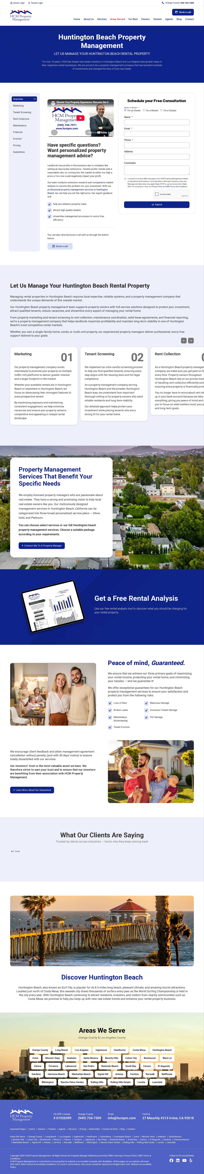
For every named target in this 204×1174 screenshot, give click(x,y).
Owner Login (19, 3)
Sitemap (118, 1155)
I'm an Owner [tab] (134, 110)
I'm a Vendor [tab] (169, 110)
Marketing (18, 105)
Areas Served (117, 19)
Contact (189, 19)
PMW (110, 1155)
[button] (171, 1160)
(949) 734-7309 (89, 1118)
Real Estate (94, 1129)
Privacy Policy (157, 187)
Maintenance (19, 125)
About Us (89, 19)
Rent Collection (21, 118)
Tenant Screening (22, 112)
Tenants (157, 19)
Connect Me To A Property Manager (43, 545)
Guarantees (19, 152)
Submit (158, 204)
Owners (145, 19)
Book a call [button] (185, 12)
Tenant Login (36, 3)
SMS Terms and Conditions (176, 187)
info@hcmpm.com (122, 1118)
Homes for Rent (110, 1129)
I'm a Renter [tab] (152, 110)
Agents (169, 19)
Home (76, 19)
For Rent (133, 19)
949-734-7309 (187, 3)
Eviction (17, 138)
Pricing (16, 145)
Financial (17, 132)
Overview (18, 99)
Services (102, 19)
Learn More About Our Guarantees (33, 790)
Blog (179, 19)
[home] (21, 15)
